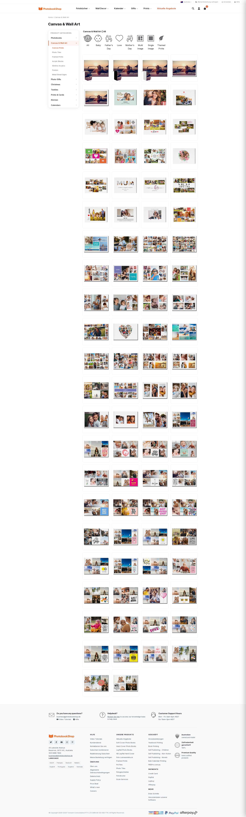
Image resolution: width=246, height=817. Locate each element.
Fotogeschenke (122, 772)
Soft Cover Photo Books (125, 743)
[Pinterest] (72, 742)
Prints (146, 8)
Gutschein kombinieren (99, 750)
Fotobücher (82, 8)
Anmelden (227, 2)
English (52, 767)
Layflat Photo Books (124, 750)
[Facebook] (56, 742)
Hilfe (238, 2)
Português (61, 767)
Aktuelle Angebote (166, 8)
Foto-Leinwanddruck (124, 757)
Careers (93, 791)
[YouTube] (61, 742)
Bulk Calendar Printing (157, 761)
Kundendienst (95, 743)
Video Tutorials (65, 719)
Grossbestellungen (155, 739)
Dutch (52, 763)
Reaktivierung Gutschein (100, 754)
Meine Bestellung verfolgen (208, 2)
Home (50, 17)
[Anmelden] (199, 8)
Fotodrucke (120, 776)
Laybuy (151, 781)
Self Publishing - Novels (157, 757)
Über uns (93, 766)
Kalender (118, 8)
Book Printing (153, 746)
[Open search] (193, 8)
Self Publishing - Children (158, 750)
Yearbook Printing (155, 743)
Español (71, 767)
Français (60, 763)
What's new (95, 787)
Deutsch (69, 763)
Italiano (77, 763)
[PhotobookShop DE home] (49, 8)
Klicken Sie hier (113, 717)
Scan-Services (122, 779)
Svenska (80, 767)
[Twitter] (51, 742)
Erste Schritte (153, 794)
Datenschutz (95, 776)
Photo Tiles (120, 768)
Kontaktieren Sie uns (98, 746)
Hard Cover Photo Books (126, 746)
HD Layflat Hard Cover (125, 754)
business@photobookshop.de (68, 717)
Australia (187, 2)
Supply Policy (95, 780)
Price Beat (94, 784)
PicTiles (119, 765)
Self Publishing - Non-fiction (159, 754)
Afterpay (151, 785)
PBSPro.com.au (154, 765)
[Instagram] (67, 742)
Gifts (133, 8)
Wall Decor (100, 8)
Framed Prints (121, 761)
